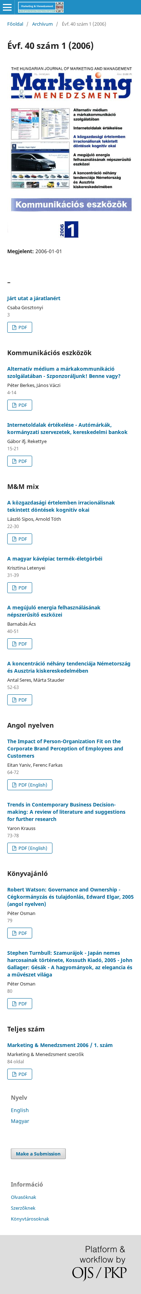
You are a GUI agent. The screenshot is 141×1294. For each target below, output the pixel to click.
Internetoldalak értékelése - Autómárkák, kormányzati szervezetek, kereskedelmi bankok (67, 428)
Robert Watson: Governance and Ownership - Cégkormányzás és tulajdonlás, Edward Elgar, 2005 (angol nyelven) (70, 896)
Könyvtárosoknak (30, 1219)
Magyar (20, 1121)
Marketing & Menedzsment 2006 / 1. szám (60, 1045)
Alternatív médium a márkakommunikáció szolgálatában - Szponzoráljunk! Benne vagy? (64, 372)
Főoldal (15, 24)
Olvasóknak (23, 1197)
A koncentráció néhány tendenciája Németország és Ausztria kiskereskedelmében (69, 667)
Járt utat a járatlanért (33, 298)
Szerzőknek (23, 1208)
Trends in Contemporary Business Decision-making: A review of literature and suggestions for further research (66, 811)
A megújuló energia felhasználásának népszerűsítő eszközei (54, 611)
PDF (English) (32, 785)
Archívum (42, 24)
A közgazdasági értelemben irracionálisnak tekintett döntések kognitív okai (61, 506)
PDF (22, 327)
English (20, 1110)
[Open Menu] (7, 7)
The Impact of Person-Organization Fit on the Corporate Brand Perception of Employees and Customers (65, 748)
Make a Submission (38, 1153)
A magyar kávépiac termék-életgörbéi (54, 558)
